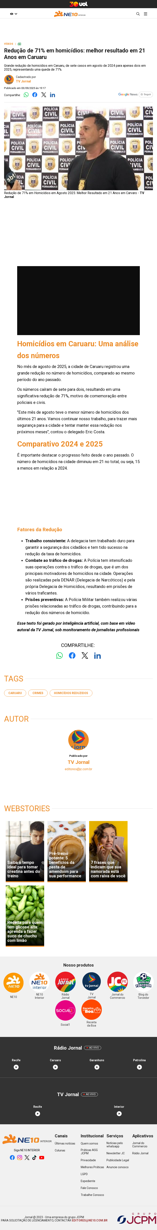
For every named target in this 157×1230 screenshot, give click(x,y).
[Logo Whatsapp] (26, 95)
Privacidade (88, 1160)
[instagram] (19, 1158)
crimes (38, 693)
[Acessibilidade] (14, 14)
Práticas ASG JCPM (89, 1151)
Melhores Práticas (92, 1167)
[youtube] (41, 1158)
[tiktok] (34, 1158)
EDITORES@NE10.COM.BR (89, 1220)
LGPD (84, 1174)
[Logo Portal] (69, 13)
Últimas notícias (65, 1143)
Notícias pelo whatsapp (115, 1144)
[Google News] (135, 95)
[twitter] (27, 1158)
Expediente (88, 1181)
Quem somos (89, 1143)
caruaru (15, 693)
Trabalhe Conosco (92, 1195)
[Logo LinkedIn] (52, 95)
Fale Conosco (89, 1188)
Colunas (60, 1150)
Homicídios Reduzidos (71, 693)
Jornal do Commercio (139, 1144)
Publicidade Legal (118, 1160)
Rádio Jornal (140, 1153)
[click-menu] (145, 14)
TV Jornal (23, 81)
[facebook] (12, 1158)
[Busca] (138, 14)
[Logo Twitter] (43, 95)
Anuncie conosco (118, 1167)
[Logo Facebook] (35, 95)
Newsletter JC (116, 1153)
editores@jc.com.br (78, 769)
